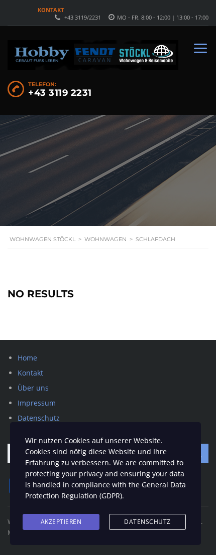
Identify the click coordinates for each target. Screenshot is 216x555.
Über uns (33, 388)
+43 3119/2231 (82, 17)
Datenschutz (39, 418)
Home (27, 357)
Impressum (37, 403)
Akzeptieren (61, 521)
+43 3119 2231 (60, 92)
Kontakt (51, 10)
